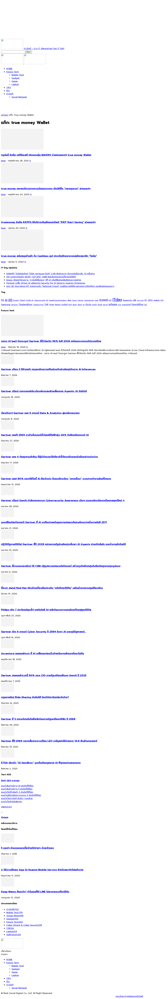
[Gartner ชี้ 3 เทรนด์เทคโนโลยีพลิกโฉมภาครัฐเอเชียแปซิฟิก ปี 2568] (7, 713)
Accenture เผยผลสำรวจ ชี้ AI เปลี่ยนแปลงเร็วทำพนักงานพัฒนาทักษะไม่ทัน (42, 653)
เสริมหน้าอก (6, 806)
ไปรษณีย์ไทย (137, 304)
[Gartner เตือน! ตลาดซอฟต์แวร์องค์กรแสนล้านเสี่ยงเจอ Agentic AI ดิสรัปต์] (7, 385)
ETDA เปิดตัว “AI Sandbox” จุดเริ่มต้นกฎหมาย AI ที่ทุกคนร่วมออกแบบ (41, 763)
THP (46, 304)
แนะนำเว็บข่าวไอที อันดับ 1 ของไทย (17, 798)
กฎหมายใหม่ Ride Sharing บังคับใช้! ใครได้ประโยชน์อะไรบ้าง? (35, 697)
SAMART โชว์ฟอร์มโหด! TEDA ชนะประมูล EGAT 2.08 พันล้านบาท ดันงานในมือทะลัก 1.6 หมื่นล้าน (50, 273)
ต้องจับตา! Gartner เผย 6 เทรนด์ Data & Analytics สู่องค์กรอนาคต (40, 413)
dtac (69, 300)
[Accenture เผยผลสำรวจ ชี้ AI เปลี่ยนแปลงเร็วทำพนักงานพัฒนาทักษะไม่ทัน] (7, 647)
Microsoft (140, 300)
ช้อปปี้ (70, 305)
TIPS (8, 87)
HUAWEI (103, 300)
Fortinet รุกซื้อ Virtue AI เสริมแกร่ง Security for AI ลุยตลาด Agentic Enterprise (45, 283)
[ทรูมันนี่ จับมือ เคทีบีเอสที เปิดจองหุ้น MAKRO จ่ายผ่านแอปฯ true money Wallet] (22, 149)
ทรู (84, 304)
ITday (117, 299)
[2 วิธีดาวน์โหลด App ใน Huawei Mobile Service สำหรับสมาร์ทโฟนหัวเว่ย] (7, 864)
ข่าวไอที (9, 93)
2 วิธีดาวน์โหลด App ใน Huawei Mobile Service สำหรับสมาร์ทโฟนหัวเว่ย (42, 870)
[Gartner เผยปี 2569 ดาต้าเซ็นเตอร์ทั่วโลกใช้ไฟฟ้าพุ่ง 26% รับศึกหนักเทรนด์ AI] (7, 429)
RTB (161, 300)
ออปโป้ (94, 304)
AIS (10, 300)
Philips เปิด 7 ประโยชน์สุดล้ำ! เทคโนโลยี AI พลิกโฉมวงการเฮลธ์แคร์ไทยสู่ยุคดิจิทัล (46, 610)
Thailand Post (38, 304)
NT (146, 300)
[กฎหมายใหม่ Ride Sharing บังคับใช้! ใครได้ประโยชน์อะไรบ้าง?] (7, 691)
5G (2, 300)
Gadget (16, 78)
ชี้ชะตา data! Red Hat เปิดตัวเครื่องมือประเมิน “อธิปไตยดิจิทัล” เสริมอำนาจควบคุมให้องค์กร (52, 588)
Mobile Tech (18, 75)
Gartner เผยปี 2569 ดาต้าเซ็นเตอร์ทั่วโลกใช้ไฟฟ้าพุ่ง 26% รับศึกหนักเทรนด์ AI (45, 435)
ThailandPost (25, 304)
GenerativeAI (89, 300)
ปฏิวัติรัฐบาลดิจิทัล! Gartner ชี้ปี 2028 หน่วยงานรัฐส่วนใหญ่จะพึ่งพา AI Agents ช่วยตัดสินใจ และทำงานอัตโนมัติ (63, 544)
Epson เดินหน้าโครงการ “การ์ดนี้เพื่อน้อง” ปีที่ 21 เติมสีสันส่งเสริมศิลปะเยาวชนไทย (43, 280)
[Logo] (12, 63)
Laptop (15, 84)
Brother (16, 300)
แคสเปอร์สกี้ (126, 304)
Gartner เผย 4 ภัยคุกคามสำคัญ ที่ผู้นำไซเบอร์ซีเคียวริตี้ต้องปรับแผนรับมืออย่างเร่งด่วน (49, 457)
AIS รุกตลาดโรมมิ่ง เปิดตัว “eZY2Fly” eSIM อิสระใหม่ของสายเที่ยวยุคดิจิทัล (41, 276)
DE (47, 300)
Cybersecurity (39, 300)
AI (6, 300)
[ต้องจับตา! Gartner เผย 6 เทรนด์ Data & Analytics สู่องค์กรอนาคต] (7, 407)
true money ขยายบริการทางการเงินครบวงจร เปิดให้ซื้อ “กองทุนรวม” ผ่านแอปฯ (45, 188)
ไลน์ (145, 304)
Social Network (19, 97)
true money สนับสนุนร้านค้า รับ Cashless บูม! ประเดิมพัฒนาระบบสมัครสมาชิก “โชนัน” (49, 256)
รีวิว (8, 90)
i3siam (4, 817)
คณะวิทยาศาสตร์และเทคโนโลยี (129, 996)
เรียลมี (100, 304)
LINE (134, 300)
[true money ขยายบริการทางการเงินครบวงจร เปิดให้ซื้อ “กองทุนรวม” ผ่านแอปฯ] (22, 182)
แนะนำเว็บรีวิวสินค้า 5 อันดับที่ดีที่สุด (17, 792)
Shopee (14, 304)
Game (15, 81)
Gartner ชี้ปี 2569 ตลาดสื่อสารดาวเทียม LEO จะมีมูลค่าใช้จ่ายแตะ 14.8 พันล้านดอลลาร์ (49, 741)
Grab (96, 300)
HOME (9, 68)
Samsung (5, 304)
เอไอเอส (113, 304)
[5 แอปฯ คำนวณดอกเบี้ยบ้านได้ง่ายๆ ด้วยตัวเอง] (7, 842)
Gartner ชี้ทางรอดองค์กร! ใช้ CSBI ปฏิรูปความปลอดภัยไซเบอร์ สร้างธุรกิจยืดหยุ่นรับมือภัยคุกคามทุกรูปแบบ (60, 566)
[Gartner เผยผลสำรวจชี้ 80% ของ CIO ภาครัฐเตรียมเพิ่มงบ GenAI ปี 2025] (7, 669)
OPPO (150, 300)
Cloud (22, 300)
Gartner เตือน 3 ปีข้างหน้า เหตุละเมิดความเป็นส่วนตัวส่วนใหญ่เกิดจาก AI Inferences (48, 369)
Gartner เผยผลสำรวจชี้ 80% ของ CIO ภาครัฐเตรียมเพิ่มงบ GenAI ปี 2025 (43, 675)
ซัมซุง (75, 304)
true (51, 304)
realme (157, 300)
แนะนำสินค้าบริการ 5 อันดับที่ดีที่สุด (16, 789)
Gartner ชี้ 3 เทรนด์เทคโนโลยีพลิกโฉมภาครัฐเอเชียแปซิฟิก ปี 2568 (38, 719)
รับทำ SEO (29, 996)
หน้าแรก (4, 115)
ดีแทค (80, 304)
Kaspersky (127, 300)
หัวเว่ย (88, 304)
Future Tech (12, 71)
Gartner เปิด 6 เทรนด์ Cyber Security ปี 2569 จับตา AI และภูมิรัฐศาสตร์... (43, 632)
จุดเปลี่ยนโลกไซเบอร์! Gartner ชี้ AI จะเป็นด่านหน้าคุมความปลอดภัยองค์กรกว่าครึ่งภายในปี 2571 (54, 522)
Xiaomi (58, 304)
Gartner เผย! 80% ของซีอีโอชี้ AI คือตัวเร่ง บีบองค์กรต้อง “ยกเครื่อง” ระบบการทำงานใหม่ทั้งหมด (56, 479)
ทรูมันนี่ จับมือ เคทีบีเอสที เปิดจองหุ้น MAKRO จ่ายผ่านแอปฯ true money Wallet (46, 155)
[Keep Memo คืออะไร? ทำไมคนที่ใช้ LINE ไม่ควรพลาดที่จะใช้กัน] (7, 885)
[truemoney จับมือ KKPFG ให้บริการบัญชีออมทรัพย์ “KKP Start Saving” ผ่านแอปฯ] (22, 216)
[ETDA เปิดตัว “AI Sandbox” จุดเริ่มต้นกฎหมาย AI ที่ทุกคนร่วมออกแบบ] (7, 757)
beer (3, 160)
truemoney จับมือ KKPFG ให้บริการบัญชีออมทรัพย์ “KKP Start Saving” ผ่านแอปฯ (48, 222)
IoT (110, 300)
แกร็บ (119, 305)
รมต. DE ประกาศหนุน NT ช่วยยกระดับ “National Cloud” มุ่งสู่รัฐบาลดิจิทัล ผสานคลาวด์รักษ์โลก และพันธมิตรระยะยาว (60, 286)
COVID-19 (29, 300)
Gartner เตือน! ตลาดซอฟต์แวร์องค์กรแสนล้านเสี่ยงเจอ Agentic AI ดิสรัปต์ (44, 391)
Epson (74, 300)
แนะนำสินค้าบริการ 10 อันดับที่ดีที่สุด (17, 785)
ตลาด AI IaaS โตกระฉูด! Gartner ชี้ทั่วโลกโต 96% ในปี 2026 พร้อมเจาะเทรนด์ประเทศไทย (51, 341)
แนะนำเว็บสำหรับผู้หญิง (11, 801)
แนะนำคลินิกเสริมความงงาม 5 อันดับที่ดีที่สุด (21, 795)
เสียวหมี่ (105, 305)
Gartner (80, 300)
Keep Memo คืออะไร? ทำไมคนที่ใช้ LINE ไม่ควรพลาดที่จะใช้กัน (35, 892)
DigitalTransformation (58, 300)
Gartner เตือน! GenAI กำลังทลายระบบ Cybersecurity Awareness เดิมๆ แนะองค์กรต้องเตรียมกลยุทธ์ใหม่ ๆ (62, 500)
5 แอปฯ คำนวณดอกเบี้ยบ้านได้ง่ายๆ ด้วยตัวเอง (27, 848)
